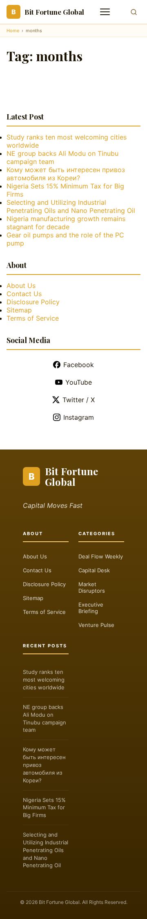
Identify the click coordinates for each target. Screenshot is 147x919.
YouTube (78, 382)
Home (13, 30)
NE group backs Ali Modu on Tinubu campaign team (44, 718)
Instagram (78, 417)
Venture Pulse (96, 625)
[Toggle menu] (105, 11)
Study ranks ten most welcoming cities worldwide (44, 680)
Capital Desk (94, 570)
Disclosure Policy (33, 302)
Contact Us (24, 294)
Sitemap (19, 310)
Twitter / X (78, 400)
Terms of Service (33, 318)
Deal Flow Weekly (100, 556)
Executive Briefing (90, 607)
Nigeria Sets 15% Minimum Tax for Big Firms (44, 808)
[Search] (133, 12)
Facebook (78, 365)
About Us (21, 285)
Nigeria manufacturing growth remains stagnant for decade (66, 223)
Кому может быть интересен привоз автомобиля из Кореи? (66, 174)
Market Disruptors (91, 587)
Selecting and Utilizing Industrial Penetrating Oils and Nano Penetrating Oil (71, 206)
